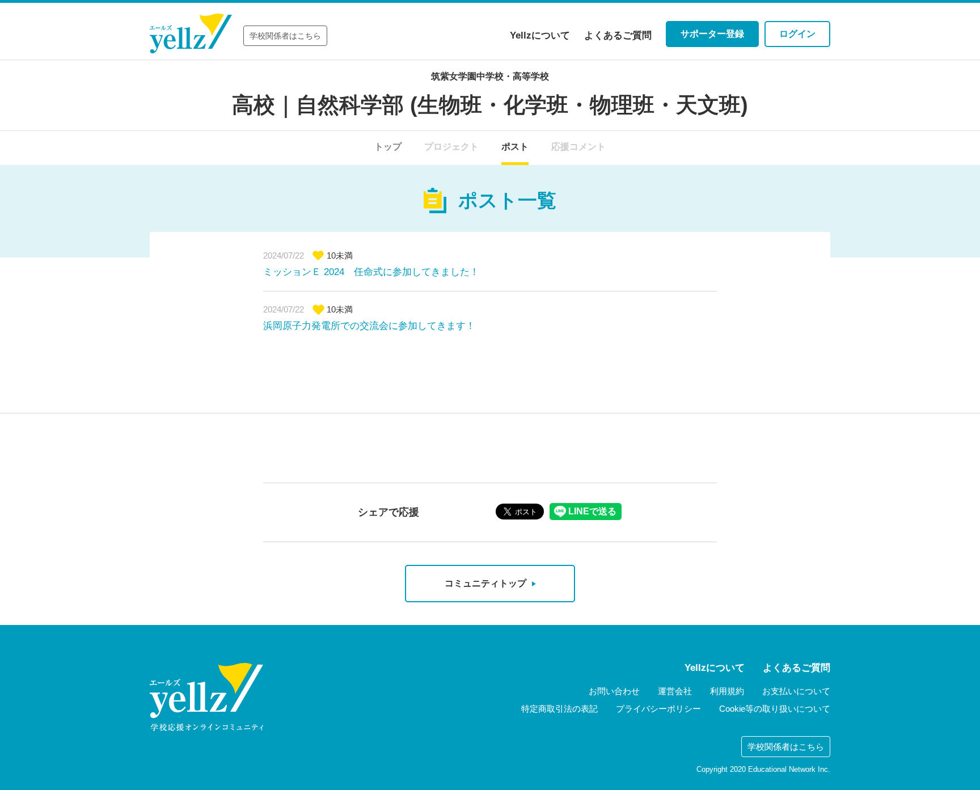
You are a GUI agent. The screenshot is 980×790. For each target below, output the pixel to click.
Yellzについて (540, 35)
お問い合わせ (614, 691)
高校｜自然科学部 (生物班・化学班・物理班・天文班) (490, 105)
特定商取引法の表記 (559, 708)
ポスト (515, 146)
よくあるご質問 (618, 35)
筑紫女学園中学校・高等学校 (490, 76)
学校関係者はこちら (285, 35)
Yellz (191, 34)
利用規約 (727, 691)
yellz (206, 697)
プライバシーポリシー (658, 708)
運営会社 (675, 691)
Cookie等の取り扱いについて (774, 708)
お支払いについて (796, 691)
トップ (388, 146)
